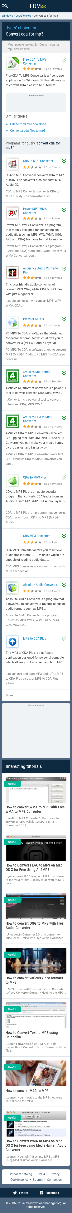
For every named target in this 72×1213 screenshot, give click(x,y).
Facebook (52, 1193)
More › (10, 695)
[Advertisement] (36, 103)
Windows (7, 15)
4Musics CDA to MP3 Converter (37, 419)
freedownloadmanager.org (43, 1203)
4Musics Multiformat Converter (37, 374)
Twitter (23, 1193)
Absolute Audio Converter (40, 585)
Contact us (54, 1179)
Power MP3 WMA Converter (35, 211)
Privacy (55, 1174)
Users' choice (23, 15)
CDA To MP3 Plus (35, 477)
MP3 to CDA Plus (34, 638)
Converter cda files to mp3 (28, 130)
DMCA (40, 1174)
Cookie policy (19, 1179)
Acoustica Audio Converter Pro (41, 270)
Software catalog (20, 1174)
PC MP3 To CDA (34, 319)
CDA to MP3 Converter (38, 161)
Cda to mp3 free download (28, 124)
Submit (38, 1179)
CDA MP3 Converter (36, 536)
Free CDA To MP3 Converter (34, 61)
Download (64, 60)
